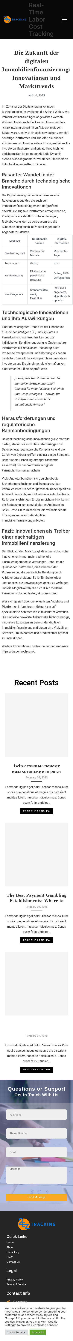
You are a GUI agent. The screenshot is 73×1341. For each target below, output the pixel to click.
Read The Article (35, 811)
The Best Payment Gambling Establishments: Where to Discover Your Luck (37, 898)
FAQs (10, 1257)
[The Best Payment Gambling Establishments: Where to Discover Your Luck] (36, 854)
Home (10, 1242)
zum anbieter (31, 510)
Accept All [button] (38, 1332)
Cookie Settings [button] (16, 1332)
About (10, 1247)
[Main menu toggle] (64, 20)
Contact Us (13, 1261)
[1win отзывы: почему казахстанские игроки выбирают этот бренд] (36, 725)
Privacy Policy (15, 1279)
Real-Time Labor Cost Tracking (41, 19)
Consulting (13, 1252)
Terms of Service (16, 1284)
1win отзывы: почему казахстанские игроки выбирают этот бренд (36, 768)
